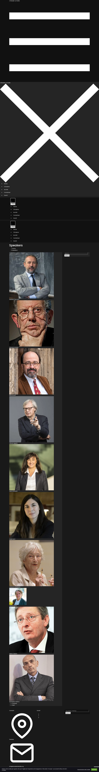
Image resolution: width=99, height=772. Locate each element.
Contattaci (7, 192)
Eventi (6, 195)
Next (13, 705)
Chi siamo (7, 186)
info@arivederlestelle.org (16, 766)
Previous (14, 703)
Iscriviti (6, 189)
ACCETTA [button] (94, 769)
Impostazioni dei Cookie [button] (83, 769)
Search (67, 255)
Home (5, 184)
